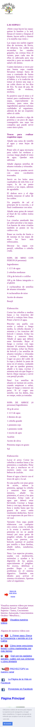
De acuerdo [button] (7, 723)
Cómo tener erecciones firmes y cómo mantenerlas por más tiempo (17, 648)
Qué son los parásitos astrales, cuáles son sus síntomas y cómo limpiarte (17, 659)
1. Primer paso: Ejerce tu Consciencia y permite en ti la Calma (16, 638)
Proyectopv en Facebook (20, 689)
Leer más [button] (6, 719)
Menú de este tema (13, 592)
